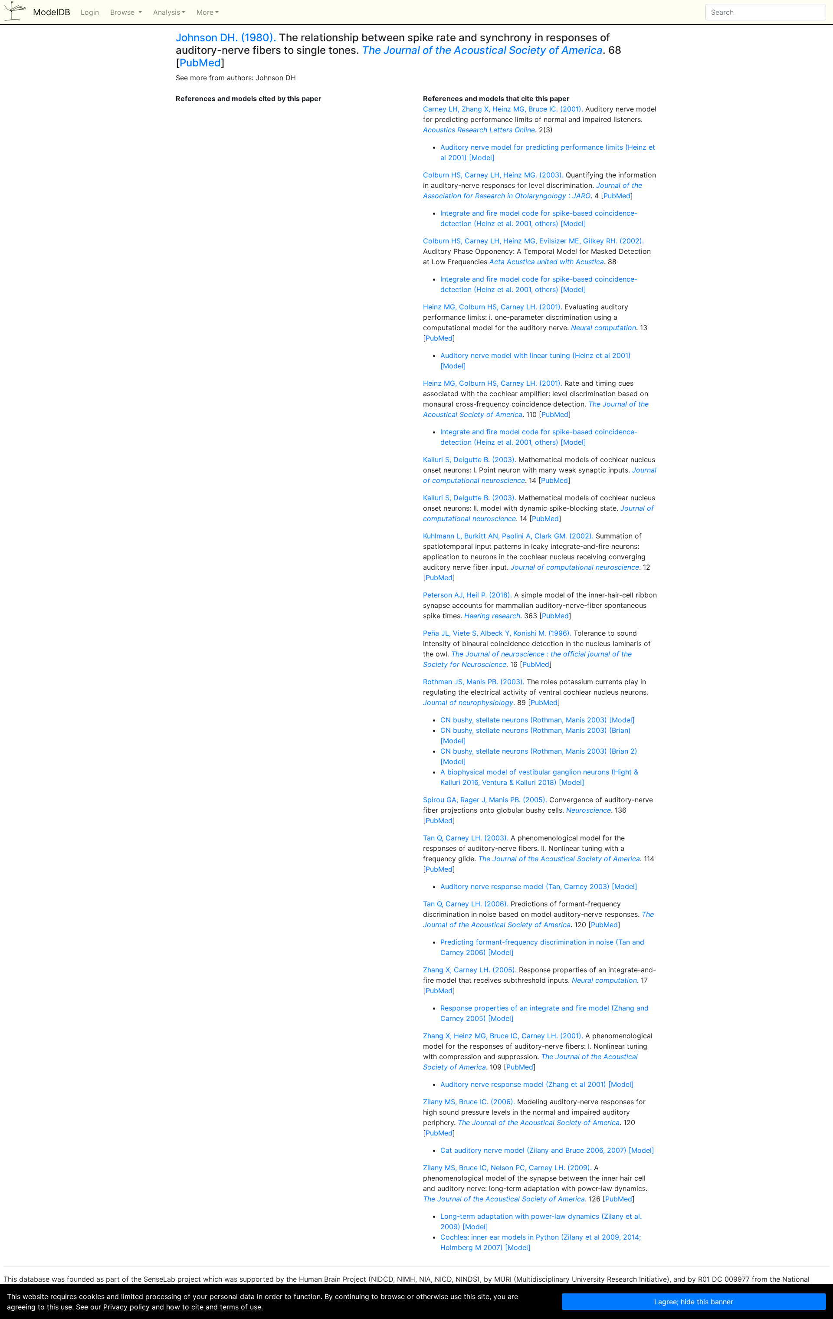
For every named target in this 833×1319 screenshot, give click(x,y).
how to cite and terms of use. (214, 1307)
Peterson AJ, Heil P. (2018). (467, 595)
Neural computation (603, 327)
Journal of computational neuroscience (575, 567)
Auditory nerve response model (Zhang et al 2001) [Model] (537, 1084)
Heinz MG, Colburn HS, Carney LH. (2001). (492, 306)
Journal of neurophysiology (468, 702)
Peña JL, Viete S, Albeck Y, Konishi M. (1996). (497, 633)
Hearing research (492, 615)
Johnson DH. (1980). (226, 37)
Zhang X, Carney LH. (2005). (470, 969)
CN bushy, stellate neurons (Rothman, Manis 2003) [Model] (537, 719)
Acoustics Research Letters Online (479, 129)
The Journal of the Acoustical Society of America (482, 50)
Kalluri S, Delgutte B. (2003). (469, 459)
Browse (123, 12)
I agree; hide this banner (693, 1301)
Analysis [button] (166, 12)
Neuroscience (588, 810)
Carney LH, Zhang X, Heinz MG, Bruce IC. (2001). (503, 109)
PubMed (200, 62)
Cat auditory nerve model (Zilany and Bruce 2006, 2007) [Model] (547, 1150)
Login (90, 12)
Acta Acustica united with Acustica (546, 261)
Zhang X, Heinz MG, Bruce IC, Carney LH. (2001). (503, 1035)
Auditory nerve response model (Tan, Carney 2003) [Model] (538, 886)
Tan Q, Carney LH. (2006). (465, 903)
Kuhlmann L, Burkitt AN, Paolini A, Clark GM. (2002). (508, 536)
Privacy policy (126, 1307)
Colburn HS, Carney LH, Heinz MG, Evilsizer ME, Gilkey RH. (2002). (533, 240)
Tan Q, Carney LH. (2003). (465, 837)
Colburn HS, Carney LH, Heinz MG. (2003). (493, 175)
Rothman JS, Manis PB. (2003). (474, 681)
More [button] (205, 12)
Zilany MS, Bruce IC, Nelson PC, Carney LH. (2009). (507, 1167)
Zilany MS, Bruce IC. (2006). (469, 1101)
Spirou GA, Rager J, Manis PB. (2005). (485, 799)
